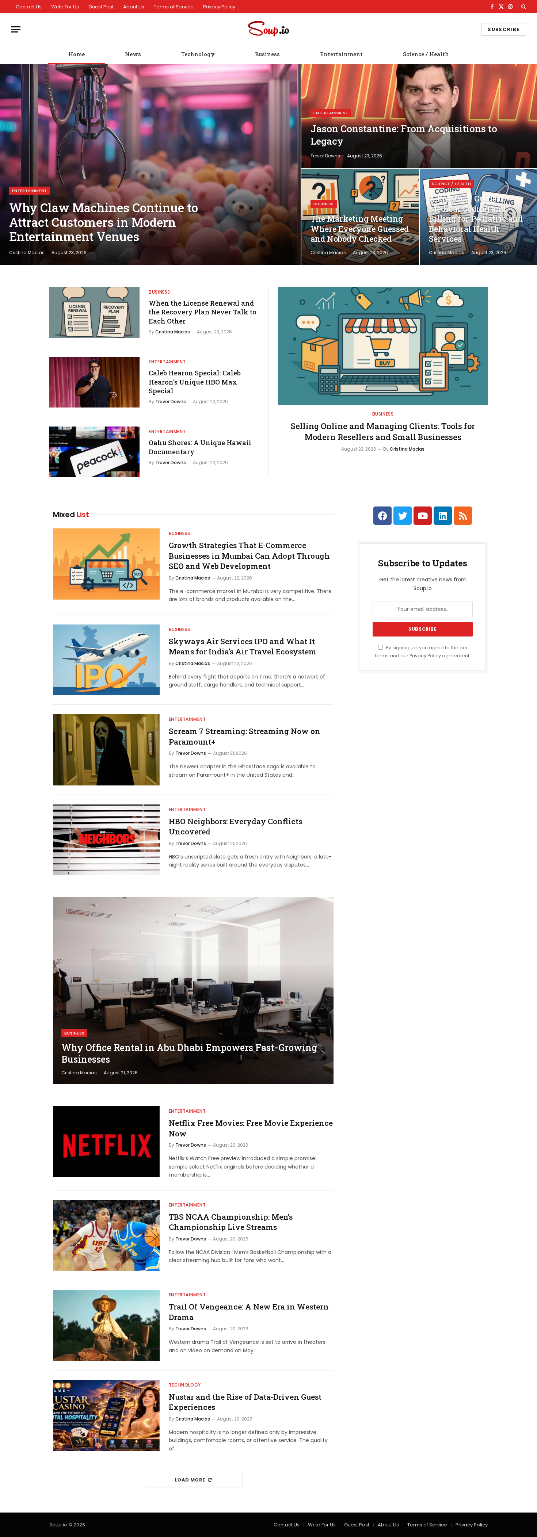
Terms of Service (174, 6)
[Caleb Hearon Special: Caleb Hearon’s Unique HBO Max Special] (94, 382)
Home (76, 54)
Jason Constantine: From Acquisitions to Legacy (404, 135)
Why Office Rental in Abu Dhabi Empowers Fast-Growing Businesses (189, 1053)
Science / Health (426, 54)
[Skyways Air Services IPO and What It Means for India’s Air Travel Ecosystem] (106, 660)
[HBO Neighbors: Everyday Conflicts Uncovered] (106, 840)
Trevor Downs (325, 156)
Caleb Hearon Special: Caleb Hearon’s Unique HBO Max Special (195, 381)
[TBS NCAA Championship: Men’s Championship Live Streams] (106, 1235)
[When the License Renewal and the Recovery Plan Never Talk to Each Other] (94, 312)
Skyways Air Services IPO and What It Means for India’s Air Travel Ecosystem (242, 646)
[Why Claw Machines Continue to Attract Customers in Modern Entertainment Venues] (150, 164)
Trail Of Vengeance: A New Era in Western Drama (249, 1311)
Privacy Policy (219, 6)
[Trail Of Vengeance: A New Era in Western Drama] (106, 1325)
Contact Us (29, 6)
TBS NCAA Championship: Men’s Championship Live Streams (231, 1222)
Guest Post (101, 6)
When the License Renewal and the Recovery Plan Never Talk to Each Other (202, 312)
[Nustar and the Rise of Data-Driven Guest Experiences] (106, 1415)
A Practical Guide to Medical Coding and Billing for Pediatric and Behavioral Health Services (476, 219)
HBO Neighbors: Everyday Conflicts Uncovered (235, 826)
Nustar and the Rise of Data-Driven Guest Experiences (245, 1402)
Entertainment (341, 54)
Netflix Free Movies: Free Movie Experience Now (251, 1128)
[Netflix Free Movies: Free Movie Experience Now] (106, 1141)
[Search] (523, 6)
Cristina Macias (27, 252)
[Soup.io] (268, 29)
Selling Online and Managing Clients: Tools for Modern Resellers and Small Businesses (383, 431)
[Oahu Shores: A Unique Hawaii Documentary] (94, 452)
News (133, 54)
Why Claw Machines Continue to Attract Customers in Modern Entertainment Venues (103, 222)
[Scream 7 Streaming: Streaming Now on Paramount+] (106, 749)
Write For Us (65, 6)
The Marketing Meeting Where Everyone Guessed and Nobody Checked (360, 229)
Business (267, 54)
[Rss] (463, 515)
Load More (190, 1479)
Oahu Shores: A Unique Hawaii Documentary (200, 447)
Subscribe (503, 29)
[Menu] (15, 29)
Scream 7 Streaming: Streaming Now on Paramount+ (244, 736)
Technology (198, 54)
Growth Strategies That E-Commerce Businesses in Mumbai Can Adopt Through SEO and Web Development (249, 555)
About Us (133, 6)
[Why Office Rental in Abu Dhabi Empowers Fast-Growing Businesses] (193, 990)
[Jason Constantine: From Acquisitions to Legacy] (419, 116)
